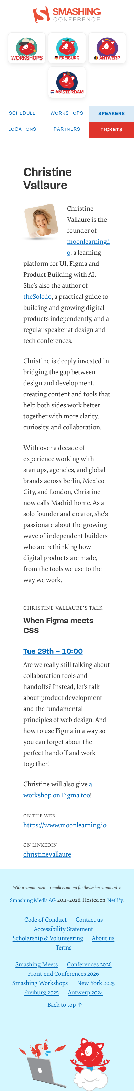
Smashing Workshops (40, 983)
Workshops (67, 113)
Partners (67, 129)
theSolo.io (37, 297)
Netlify (115, 900)
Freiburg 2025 (41, 992)
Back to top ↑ (65, 1004)
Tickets (112, 129)
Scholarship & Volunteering (48, 938)
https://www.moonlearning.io (65, 825)
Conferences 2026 (89, 964)
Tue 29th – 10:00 (53, 651)
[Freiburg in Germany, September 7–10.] (67, 48)
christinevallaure (47, 854)
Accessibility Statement (63, 929)
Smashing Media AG (33, 900)
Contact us (89, 919)
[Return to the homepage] (67, 19)
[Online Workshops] (26, 48)
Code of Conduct (45, 919)
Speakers (111, 113)
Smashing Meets (36, 964)
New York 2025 (96, 983)
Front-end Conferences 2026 (63, 973)
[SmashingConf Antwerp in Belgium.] (107, 48)
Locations (22, 129)
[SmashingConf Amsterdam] (67, 82)
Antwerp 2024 (85, 992)
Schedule (22, 113)
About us (103, 938)
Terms (63, 947)
